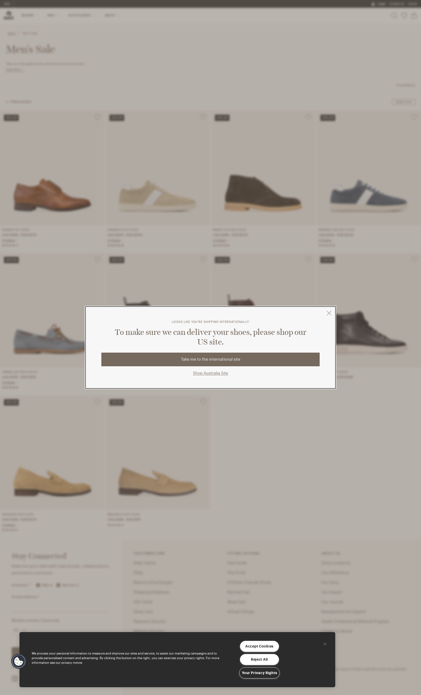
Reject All (259, 659)
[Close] (325, 644)
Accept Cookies (259, 646)
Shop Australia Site (210, 373)
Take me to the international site (210, 359)
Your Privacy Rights (259, 673)
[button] (19, 661)
